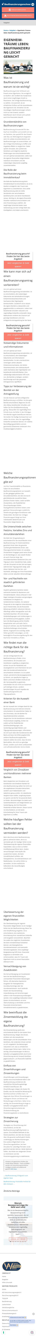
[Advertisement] (18, 232)
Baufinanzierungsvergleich (19, 15)
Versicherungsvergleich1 (10, 1295)
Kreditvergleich (19, 10)
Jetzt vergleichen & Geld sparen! (18, 265)
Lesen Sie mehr (18, 1239)
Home (6, 30)
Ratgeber (13, 30)
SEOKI (4, 1289)
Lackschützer (6, 1304)
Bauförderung (7, 1301)
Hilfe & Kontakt (7, 1282)
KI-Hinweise (6, 1329)
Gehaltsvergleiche (8, 1307)
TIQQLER (5, 1298)
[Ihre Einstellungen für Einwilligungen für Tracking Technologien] (3, 1332)
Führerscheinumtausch (10, 1310)
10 (25, 1241)
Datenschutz (6, 1323)
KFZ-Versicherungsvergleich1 (12, 1292)
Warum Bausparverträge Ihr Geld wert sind (18, 1205)
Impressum (6, 1326)
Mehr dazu (13, 1169)
